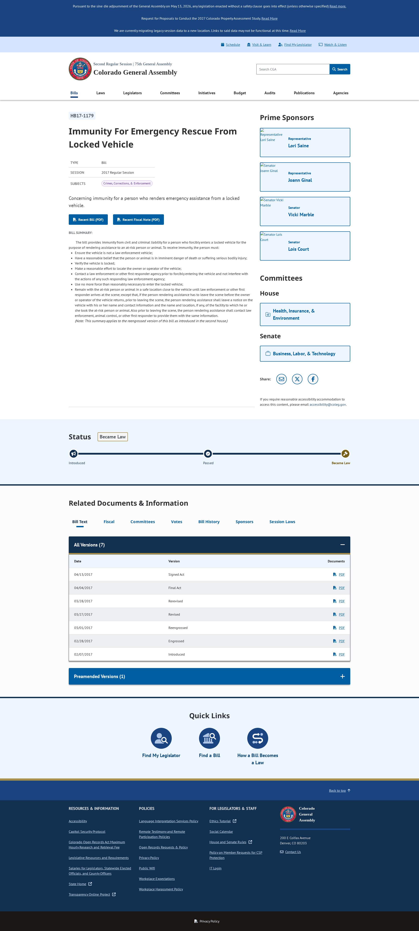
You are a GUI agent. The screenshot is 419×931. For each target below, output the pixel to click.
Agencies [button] (341, 92)
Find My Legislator (297, 44)
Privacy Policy (149, 857)
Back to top (337, 790)
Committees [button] (170, 92)
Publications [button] (304, 92)
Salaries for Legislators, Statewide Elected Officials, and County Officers (100, 871)
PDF (342, 574)
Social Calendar (221, 831)
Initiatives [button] (206, 92)
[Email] (281, 379)
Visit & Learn (261, 44)
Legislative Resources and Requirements (99, 857)
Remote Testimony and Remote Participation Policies (162, 834)
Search (342, 69)
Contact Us (293, 852)
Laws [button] (100, 92)
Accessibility (78, 821)
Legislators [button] (132, 92)
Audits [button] (269, 92)
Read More (269, 18)
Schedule (233, 44)
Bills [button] (74, 92)
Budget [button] (240, 92)
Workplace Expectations (157, 878)
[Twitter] (297, 379)
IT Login (216, 868)
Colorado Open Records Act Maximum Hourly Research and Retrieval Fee (97, 844)
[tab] (80, 522)
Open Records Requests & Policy (163, 847)
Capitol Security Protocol (87, 831)
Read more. (338, 6)
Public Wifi (147, 868)
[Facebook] (313, 379)
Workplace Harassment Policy (161, 889)
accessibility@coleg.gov (328, 404)
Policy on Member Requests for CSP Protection (236, 855)
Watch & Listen (335, 44)
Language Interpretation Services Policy (168, 821)
